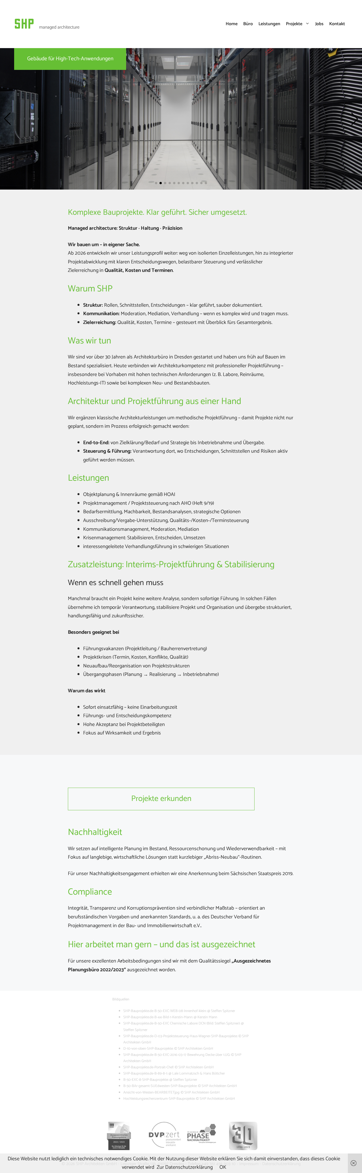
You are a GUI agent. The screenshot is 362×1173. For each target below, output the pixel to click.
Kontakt (337, 24)
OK (222, 1167)
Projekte (294, 24)
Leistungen (269, 24)
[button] (7, 119)
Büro (248, 24)
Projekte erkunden (161, 798)
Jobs (319, 24)
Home (232, 24)
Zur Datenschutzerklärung (185, 1167)
